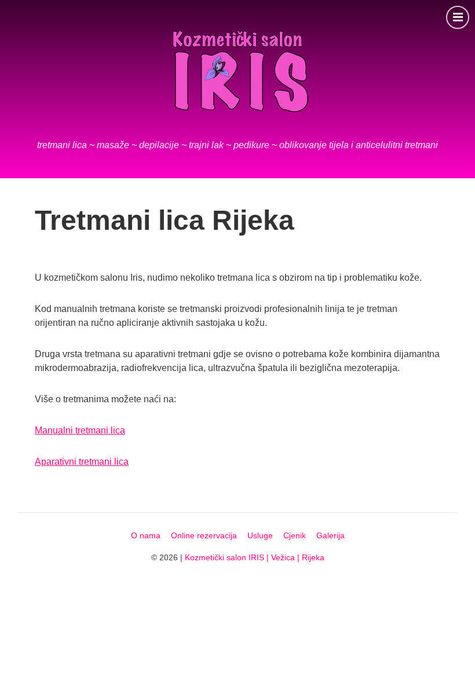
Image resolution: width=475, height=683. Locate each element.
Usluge (260, 535)
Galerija (330, 535)
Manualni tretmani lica (80, 430)
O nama (145, 535)
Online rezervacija (204, 535)
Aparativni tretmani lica (82, 462)
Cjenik (294, 535)
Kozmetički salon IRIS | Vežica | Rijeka (254, 557)
